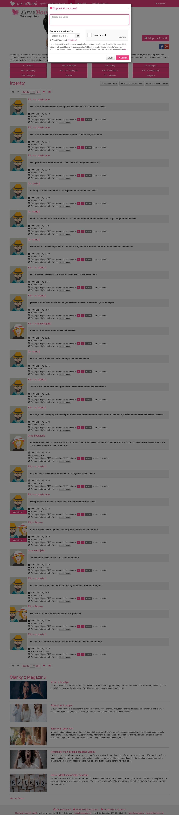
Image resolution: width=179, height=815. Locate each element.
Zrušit (110, 57)
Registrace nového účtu (61, 31)
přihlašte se (72, 40)
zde (124, 49)
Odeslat (123, 57)
